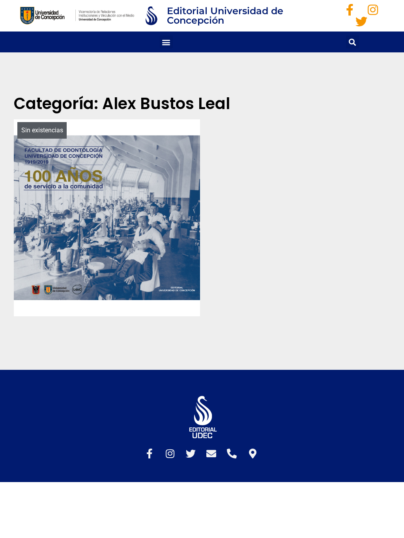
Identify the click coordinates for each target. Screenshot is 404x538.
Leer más (153, 317)
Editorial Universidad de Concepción (225, 15)
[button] (166, 41)
